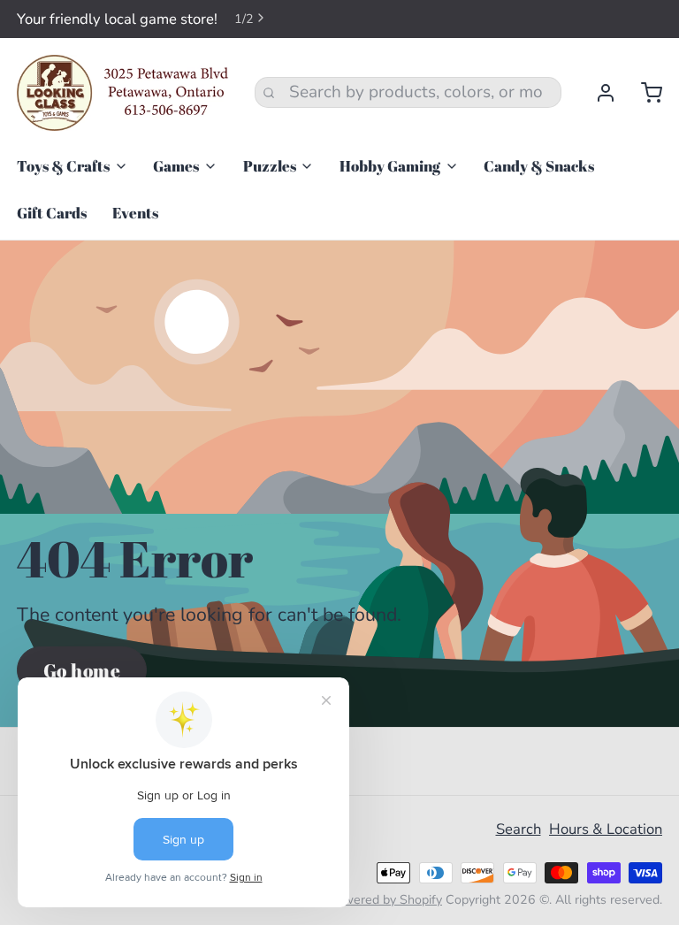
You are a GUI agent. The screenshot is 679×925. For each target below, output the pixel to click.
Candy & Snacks (539, 166)
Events (135, 213)
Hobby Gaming (390, 166)
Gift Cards (52, 213)
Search (518, 829)
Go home (82, 670)
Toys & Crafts (63, 166)
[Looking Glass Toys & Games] (123, 93)
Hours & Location (605, 829)
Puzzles (269, 166)
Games (176, 166)
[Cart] (643, 92)
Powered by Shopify (385, 899)
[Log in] (597, 92)
